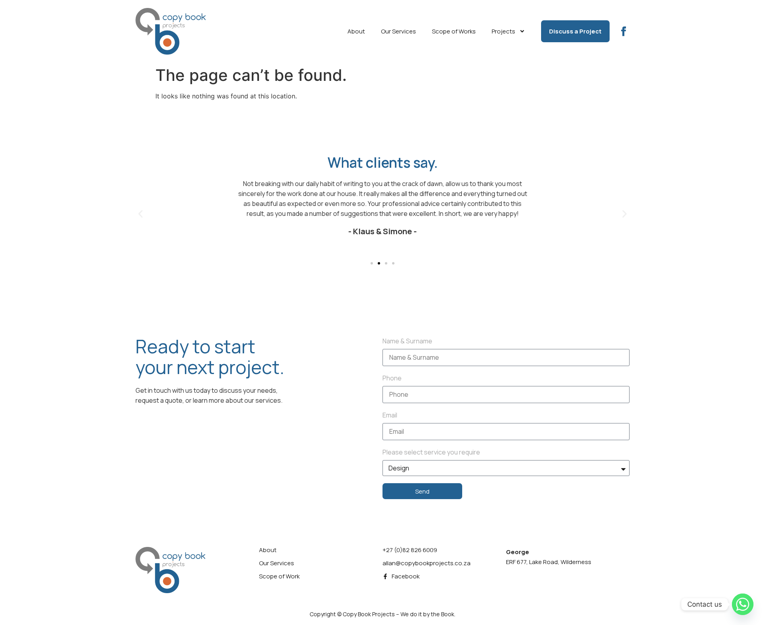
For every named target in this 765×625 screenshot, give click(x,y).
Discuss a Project (575, 31)
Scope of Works (454, 31)
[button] (140, 214)
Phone (392, 378)
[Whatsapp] (742, 604)
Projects (503, 31)
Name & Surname (407, 341)
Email (389, 415)
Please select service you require (431, 452)
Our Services (398, 31)
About (356, 31)
